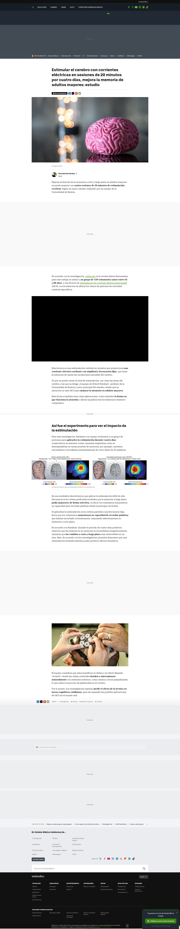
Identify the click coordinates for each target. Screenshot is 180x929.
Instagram (140, 7)
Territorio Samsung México (90, 7)
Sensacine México (72, 913)
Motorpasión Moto (107, 889)
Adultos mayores (87, 701)
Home (63, 7)
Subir (142, 877)
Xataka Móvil (36, 889)
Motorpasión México (105, 913)
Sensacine (69, 886)
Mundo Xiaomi (37, 900)
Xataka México (37, 913)
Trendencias (122, 886)
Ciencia (75, 701)
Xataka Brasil (36, 916)
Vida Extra (52, 889)
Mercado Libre (66, 56)
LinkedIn (129, 858)
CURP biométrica (121, 824)
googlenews (143, 7)
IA (83, 56)
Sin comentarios (60, 93)
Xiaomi (112, 56)
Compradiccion (123, 892)
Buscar (144, 868)
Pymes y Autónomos (138, 890)
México (34, 854)
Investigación (64, 701)
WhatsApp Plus (107, 824)
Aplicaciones (76, 844)
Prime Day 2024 (37, 850)
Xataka (34, 886)
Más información (105, 927)
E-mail (79, 93)
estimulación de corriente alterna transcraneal (103, 282)
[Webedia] (143, 1)
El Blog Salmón (139, 886)
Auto (72, 7)
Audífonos (121, 56)
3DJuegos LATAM (54, 913)
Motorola (77, 56)
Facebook (129, 7)
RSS (121, 858)
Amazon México (53, 56)
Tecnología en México (59, 850)
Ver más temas (38, 859)
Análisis (55, 838)
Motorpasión (105, 886)
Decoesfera (121, 889)
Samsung (104, 56)
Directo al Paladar (89, 886)
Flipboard (76, 93)
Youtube (136, 7)
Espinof (68, 889)
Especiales (36, 844)
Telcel (74, 854)
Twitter (132, 7)
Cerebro (99, 701)
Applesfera (35, 892)
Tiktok (147, 7)
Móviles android (77, 850)
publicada (90, 276)
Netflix (140, 56)
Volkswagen (131, 56)
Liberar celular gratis (136, 824)
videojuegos (56, 854)
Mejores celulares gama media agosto (59, 824)
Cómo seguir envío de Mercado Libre (87, 824)
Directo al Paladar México (89, 913)
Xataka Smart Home (36, 896)
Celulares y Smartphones (57, 845)
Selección (42, 7)
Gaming (54, 7)
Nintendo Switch (92, 56)
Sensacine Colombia (69, 916)
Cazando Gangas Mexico (78, 839)
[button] (68, 173)
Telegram (117, 858)
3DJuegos (52, 886)
